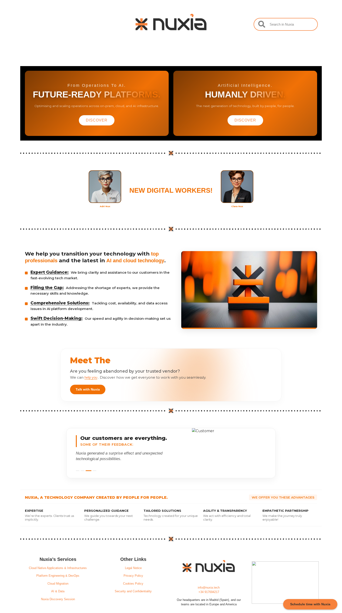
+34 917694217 (208, 592)
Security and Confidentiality (133, 591)
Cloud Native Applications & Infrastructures (58, 568)
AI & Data (57, 591)
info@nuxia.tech (209, 587)
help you (90, 377)
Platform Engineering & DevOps (57, 575)
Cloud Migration (57, 583)
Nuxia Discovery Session (58, 599)
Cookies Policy (133, 583)
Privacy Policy (133, 575)
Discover (96, 120)
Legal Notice (133, 568)
